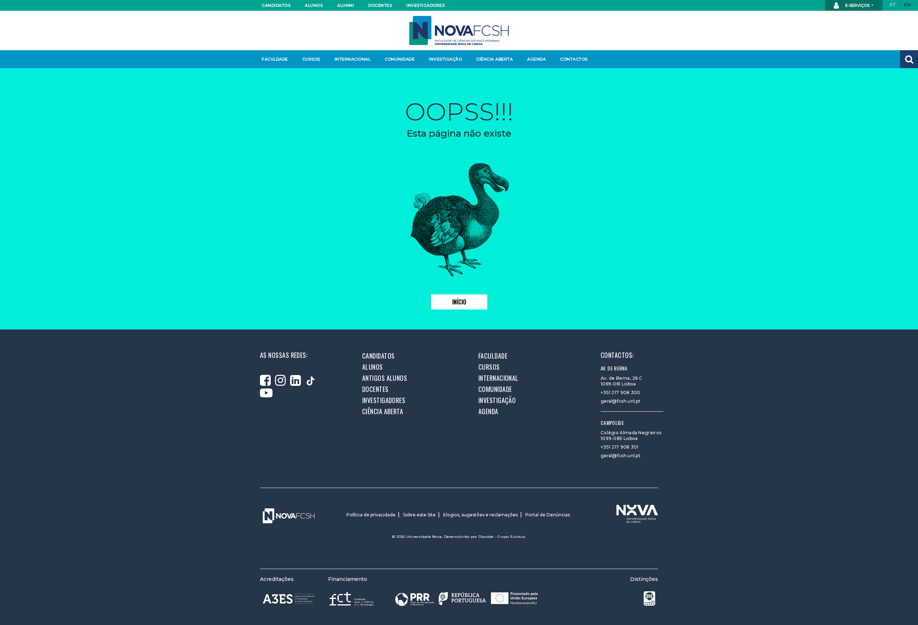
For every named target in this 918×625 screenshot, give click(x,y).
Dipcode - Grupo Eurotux (502, 536)
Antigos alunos (384, 378)
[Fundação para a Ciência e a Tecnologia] (352, 598)
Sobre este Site (419, 514)
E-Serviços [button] (857, 5)
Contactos (574, 59)
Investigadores (425, 5)
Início (459, 302)
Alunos (314, 5)
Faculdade (275, 59)
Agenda (536, 59)
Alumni (345, 5)
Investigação (445, 59)
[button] (909, 59)
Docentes (380, 5)
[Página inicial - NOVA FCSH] (459, 30)
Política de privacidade (371, 514)
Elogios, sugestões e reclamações (480, 514)
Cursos (311, 59)
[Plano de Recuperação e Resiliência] (466, 598)
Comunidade (400, 59)
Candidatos (276, 5)
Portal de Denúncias (547, 514)
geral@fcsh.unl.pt (620, 401)
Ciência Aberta (494, 59)
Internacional (352, 59)
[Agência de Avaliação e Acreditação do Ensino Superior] (288, 599)
